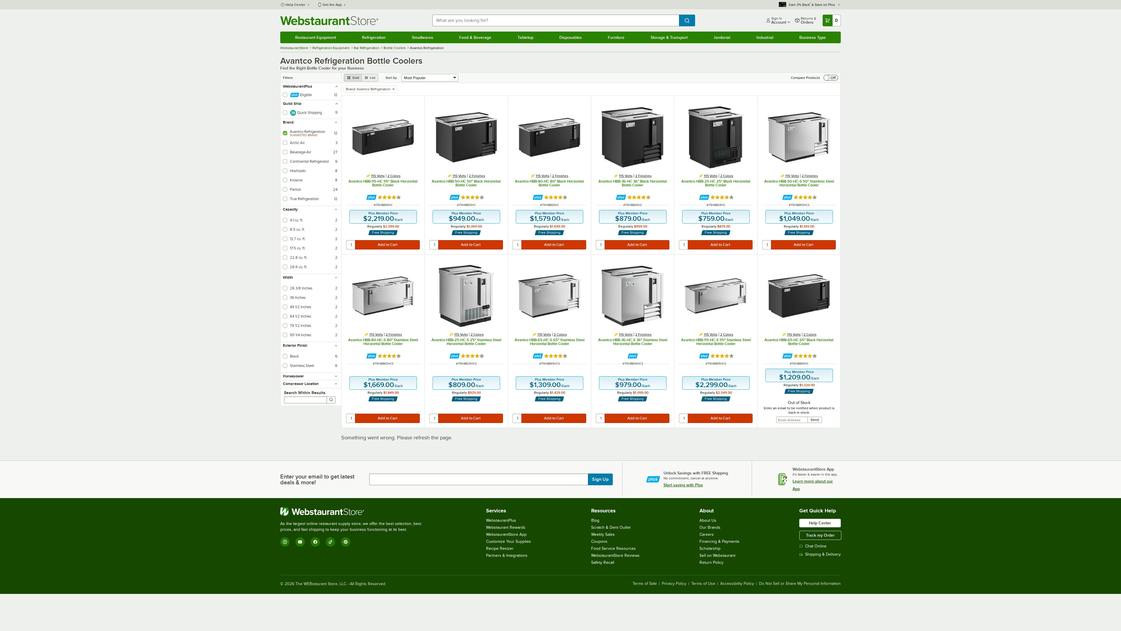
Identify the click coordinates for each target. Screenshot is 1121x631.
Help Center (296, 5)
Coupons (599, 541)
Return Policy (711, 562)
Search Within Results (304, 392)
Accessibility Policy (737, 584)
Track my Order (820, 535)
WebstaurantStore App (506, 534)
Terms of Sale (645, 584)
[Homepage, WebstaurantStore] (329, 20)
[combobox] (555, 20)
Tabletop (525, 37)
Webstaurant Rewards (505, 527)
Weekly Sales (603, 534)
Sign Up (600, 479)
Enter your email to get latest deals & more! (317, 479)
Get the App (332, 5)
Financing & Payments (719, 541)
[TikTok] (330, 542)
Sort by (391, 78)
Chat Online (815, 546)
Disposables (570, 37)
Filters (288, 78)
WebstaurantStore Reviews (615, 555)
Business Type (812, 37)
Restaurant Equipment (315, 37)
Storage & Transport (669, 37)
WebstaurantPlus (501, 520)
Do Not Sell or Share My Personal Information (800, 584)
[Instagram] (285, 542)
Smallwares (422, 37)
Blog (595, 520)
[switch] (831, 78)
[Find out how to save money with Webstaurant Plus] (371, 197)
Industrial (764, 37)
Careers (706, 534)
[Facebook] (315, 542)
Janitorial (721, 37)
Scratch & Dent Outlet (611, 527)
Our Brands (709, 527)
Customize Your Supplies (508, 541)
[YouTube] (300, 542)
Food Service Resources (613, 548)
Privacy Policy (674, 584)
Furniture (616, 37)
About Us (707, 520)
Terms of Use (703, 584)
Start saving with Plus (683, 485)
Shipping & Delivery (823, 554)
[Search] (331, 399)
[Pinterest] (345, 542)
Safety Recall (602, 562)
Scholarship (709, 548)
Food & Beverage (475, 37)
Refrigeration (374, 37)
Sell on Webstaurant (717, 555)
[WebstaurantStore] (353, 511)
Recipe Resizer (499, 548)
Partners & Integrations (507, 555)
